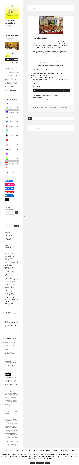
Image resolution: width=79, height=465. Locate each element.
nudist (64, 109)
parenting (7, 282)
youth (7, 305)
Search (6, 224)
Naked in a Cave (8, 238)
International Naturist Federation (44, 109)
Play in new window (43, 95)
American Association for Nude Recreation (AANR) (11, 351)
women (8, 301)
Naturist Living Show (9, 313)
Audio (35, 107)
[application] (11, 59)
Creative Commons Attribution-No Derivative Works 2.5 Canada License (11, 383)
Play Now (35, 83)
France (15, 264)
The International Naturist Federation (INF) (44, 77)
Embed (40, 97)
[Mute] (63, 91)
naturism (9, 273)
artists (11, 253)
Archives (6, 245)
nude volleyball (8, 279)
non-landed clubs (9, 278)
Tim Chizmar (10, 298)
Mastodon (7, 355)
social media (8, 293)
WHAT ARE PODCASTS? (10, 90)
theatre (7, 296)
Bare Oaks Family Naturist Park (11, 379)
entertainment (14, 261)
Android (50, 99)
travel (7, 299)
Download (53, 95)
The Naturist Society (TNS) (10, 353)
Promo (6, 315)
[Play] (8, 59)
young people (9, 303)
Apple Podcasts (43, 99)
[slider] (16, 59)
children (7, 259)
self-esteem (8, 290)
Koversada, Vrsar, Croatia (40, 75)
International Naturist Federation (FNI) (9, 348)
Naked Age (8, 268)
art (7, 253)
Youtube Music (58, 99)
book (6, 258)
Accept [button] (32, 463)
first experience (8, 264)
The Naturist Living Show (10, 22)
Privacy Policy (36, 128)
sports (14, 293)
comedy (7, 261)
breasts (11, 258)
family (11, 262)
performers (9, 286)
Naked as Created (8, 235)
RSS (64, 99)
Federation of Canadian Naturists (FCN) (10, 343)
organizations (14, 281)
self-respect (8, 292)
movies (14, 267)
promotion (7, 287)
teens (12, 294)
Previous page (30, 118)
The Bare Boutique (9, 341)
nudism (15, 279)
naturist (7, 277)
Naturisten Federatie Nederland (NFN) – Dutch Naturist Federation (51, 79)
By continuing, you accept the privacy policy (17, 216)
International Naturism (41, 38)
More (68, 99)
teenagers (7, 294)
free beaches (8, 265)
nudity (7, 281)
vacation (14, 299)
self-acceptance (9, 289)
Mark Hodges (11, 365)
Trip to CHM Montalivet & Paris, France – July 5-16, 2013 (48, 73)
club (11, 259)
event (6, 262)
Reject (47, 463)
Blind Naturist (8, 239)
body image (9, 256)
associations (8, 255)
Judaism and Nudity (9, 234)
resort (13, 287)
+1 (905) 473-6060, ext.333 (10, 325)
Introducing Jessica (9, 237)
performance (9, 284)
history (8, 267)
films (16, 262)
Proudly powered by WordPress (47, 128)
